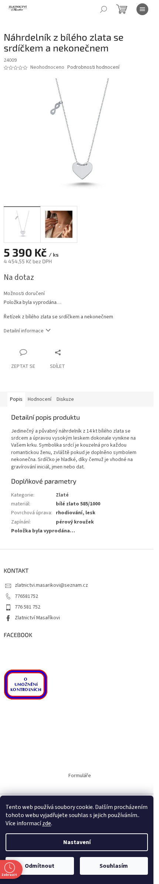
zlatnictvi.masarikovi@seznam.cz (51, 585)
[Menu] (142, 9)
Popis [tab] (16, 399)
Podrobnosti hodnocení (93, 67)
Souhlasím (113, 866)
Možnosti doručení (24, 293)
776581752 (26, 596)
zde (46, 823)
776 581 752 (27, 607)
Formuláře (79, 775)
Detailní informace (24, 331)
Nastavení (77, 842)
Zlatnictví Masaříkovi (37, 617)
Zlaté (62, 495)
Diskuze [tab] (65, 399)
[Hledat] (103, 9)
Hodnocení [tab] (39, 399)
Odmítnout (39, 866)
